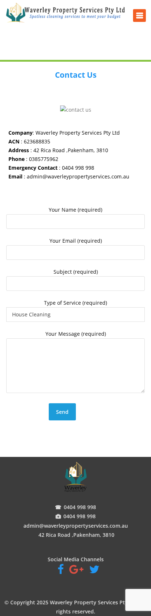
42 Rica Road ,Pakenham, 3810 (75, 534)
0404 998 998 (80, 507)
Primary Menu (139, 15)
